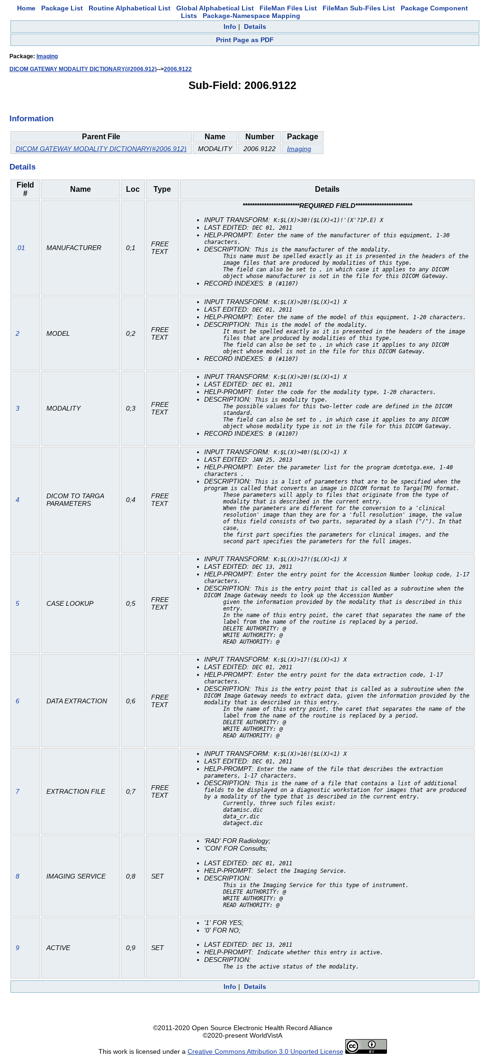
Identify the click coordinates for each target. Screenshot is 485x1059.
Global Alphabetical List (215, 8)
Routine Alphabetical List (130, 8)
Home (26, 8)
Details (255, 26)
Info (230, 26)
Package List (62, 8)
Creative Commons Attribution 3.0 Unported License (265, 1051)
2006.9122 (178, 69)
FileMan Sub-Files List (359, 8)
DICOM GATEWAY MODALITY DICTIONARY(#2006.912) (83, 69)
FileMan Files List (288, 8)
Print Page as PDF (245, 40)
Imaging (47, 56)
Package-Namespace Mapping (251, 15)
